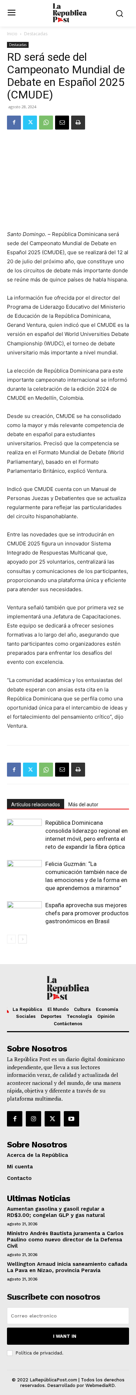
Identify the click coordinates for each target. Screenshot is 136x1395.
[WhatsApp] (46, 123)
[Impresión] (78, 123)
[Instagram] (33, 1118)
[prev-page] (11, 939)
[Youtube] (71, 1118)
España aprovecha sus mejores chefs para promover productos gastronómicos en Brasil (87, 913)
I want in (64, 1336)
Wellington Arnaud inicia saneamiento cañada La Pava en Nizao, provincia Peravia (67, 1267)
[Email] (62, 123)
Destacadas (35, 34)
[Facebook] (14, 123)
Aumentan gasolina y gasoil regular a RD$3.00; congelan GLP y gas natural (56, 1212)
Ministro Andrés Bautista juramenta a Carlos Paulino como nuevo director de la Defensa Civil (65, 1239)
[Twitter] (30, 123)
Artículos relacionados (35, 804)
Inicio (12, 34)
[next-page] (22, 939)
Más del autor (83, 804)
